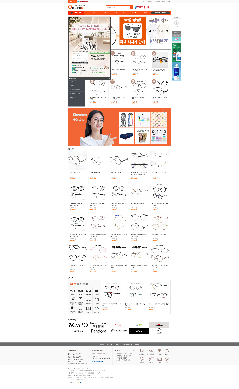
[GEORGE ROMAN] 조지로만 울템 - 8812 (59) (77, 204)
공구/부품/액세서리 (75, 93)
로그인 (144, 1)
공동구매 (133, 13)
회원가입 (150, 1)
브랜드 (95, 13)
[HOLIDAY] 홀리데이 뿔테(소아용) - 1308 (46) (78, 235)
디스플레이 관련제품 (75, 89)
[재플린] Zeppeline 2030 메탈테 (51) (139, 266)
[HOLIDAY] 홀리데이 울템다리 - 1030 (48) (98, 235)
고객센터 (169, 1)
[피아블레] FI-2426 (116, 172)
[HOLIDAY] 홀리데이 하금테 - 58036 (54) (118, 69)
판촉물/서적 (73, 98)
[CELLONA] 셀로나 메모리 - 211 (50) (98, 266)
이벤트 (145, 13)
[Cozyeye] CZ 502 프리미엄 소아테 (77, 266)
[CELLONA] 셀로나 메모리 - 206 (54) (98, 98)
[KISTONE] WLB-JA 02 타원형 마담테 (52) (160, 266)
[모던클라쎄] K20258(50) (159, 234)
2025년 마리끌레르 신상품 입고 (124, 354)
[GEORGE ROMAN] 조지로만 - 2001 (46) (118, 204)
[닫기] (109, 78)
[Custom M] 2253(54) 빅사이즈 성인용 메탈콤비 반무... (139, 173)
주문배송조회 (176, 35)
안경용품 (72, 85)
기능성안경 (73, 81)
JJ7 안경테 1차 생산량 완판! (123, 360)
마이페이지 (176, 32)
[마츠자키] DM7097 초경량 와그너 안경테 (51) (119, 235)
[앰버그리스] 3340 (95, 172)
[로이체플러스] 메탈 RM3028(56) (139, 98)
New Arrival (120, 13)
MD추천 (106, 13)
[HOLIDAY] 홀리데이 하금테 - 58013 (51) (139, 235)
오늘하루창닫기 (73, 78)
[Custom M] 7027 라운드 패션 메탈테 (159, 304)
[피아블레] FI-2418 (75, 172)
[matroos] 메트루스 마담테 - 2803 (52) (97, 204)
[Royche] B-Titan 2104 (137, 203)
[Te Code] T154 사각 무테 (159, 172)
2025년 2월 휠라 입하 (121, 358)
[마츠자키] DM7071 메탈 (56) (159, 98)
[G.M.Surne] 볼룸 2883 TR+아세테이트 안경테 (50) (159, 69)
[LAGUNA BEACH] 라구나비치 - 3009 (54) (139, 69)
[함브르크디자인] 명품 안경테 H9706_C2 (118, 98)
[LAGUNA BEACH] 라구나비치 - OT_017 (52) (135, 304)
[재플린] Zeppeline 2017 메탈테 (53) (119, 266)
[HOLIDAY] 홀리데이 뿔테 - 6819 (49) (160, 204)
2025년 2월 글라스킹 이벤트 (123, 356)
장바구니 (156, 1)
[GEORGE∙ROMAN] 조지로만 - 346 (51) (111, 304)
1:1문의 (163, 1)
